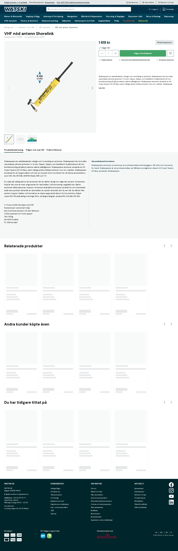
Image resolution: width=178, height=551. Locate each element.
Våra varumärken (97, 495)
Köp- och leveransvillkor (59, 507)
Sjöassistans (50, 2)
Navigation (9, 27)
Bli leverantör (95, 514)
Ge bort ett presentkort (99, 498)
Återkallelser (138, 501)
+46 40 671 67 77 (19, 498)
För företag (54, 498)
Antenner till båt (26, 27)
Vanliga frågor (56, 488)
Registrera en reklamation (60, 504)
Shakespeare (164, 42)
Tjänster (53, 514)
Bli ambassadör (96, 517)
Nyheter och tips (140, 495)
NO (161, 532)
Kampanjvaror (139, 492)
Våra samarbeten (97, 507)
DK (167, 532)
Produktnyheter (140, 498)
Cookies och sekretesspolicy (101, 504)
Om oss (93, 488)
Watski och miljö (96, 492)
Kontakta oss (55, 492)
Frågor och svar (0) (35, 150)
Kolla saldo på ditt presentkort (101, 501)
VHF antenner (44, 27)
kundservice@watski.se (19, 494)
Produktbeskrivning (13, 150)
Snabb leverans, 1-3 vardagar (15, 2)
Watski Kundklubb (140, 504)
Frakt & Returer (54, 150)
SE (156, 532)
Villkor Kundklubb (140, 507)
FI (171, 532)
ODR (52, 511)
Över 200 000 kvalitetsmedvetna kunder (73, 2)
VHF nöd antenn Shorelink (66, 27)
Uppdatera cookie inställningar (102, 520)
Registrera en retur (57, 501)
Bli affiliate (94, 511)
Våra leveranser (56, 495)
